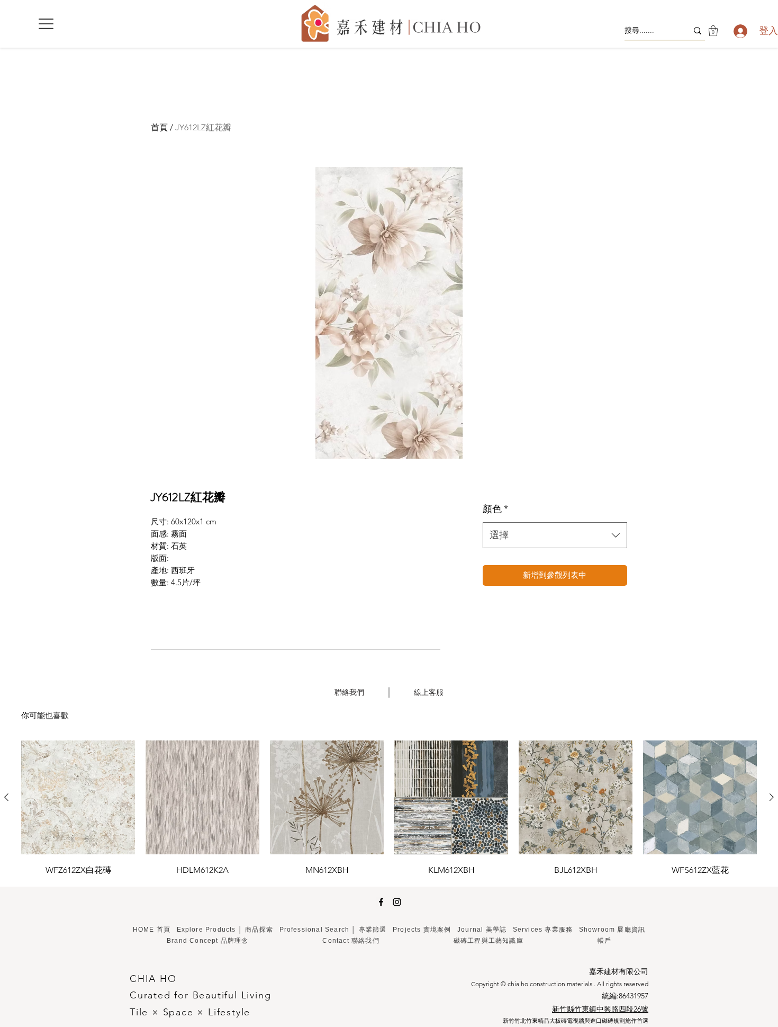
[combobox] (555, 535)
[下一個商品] (771, 797)
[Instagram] (397, 902)
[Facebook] (381, 902)
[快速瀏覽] (78, 797)
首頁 (159, 127)
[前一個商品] (6, 797)
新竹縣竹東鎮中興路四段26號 (600, 1009)
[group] (389, 809)
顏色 (495, 509)
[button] (46, 24)
